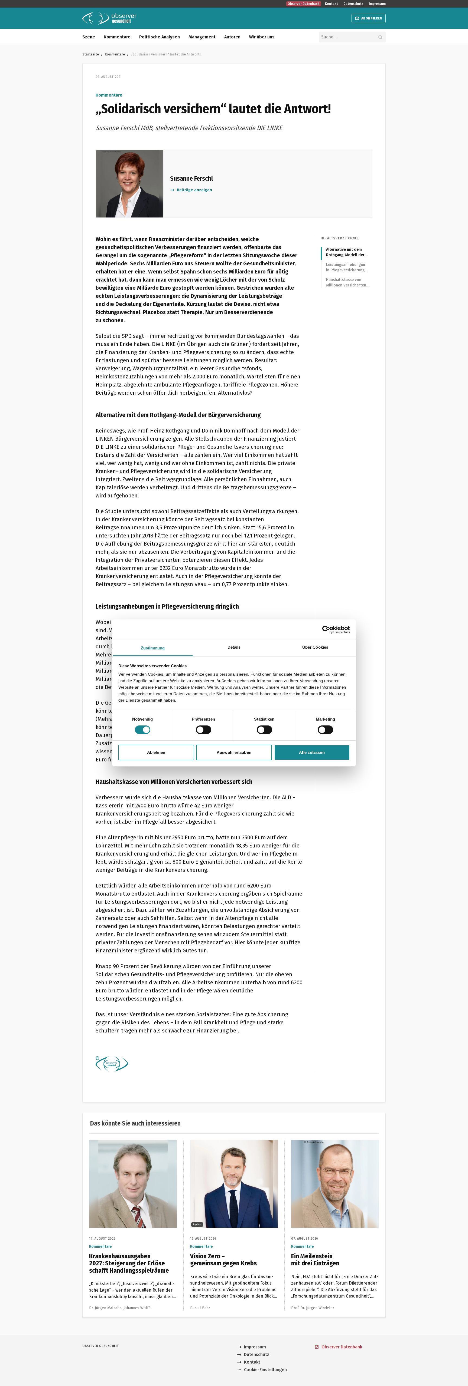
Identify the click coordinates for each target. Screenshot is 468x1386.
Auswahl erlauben (234, 752)
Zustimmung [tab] (153, 648)
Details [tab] (234, 647)
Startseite (90, 54)
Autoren (232, 36)
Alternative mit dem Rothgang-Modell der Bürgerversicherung (345, 252)
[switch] (203, 729)
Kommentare (117, 36)
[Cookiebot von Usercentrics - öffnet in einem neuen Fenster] (326, 629)
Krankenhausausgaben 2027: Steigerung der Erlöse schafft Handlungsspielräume (129, 1146)
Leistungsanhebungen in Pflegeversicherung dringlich (345, 267)
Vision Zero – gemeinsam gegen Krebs (228, 1143)
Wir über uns (262, 36)
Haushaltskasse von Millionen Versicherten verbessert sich (346, 283)
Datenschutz (353, 4)
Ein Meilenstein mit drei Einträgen (325, 1143)
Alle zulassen (311, 752)
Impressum (377, 4)
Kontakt (331, 4)
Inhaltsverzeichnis (340, 238)
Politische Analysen (159, 36)
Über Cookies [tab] (315, 647)
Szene (88, 36)
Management (202, 36)
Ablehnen (156, 752)
